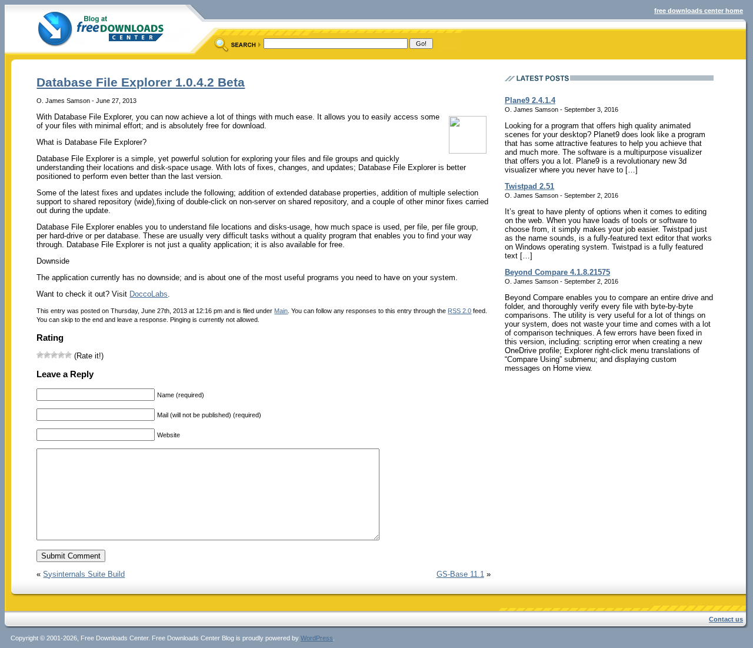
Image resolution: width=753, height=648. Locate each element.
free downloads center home (698, 10)
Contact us (726, 619)
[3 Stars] (54, 354)
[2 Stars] (47, 354)
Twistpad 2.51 (529, 186)
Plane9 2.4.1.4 (530, 100)
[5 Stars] (68, 354)
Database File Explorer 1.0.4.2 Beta (140, 82)
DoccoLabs (148, 294)
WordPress (317, 638)
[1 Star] (40, 354)
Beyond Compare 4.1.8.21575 (557, 272)
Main (281, 310)
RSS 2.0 (459, 310)
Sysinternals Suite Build (84, 574)
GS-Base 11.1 (460, 574)
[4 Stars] (61, 354)
